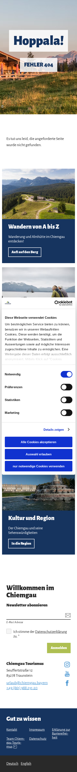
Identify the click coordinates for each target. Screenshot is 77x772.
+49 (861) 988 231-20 (22, 688)
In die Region (38, 507)
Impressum (37, 729)
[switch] (66, 387)
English (26, 764)
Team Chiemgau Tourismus (15, 742)
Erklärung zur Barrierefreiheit (61, 733)
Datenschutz (37, 738)
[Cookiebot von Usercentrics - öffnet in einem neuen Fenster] (54, 303)
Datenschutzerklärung (51, 632)
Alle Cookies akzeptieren (38, 442)
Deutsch (12, 764)
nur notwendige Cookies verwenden (38, 466)
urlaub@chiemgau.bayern (27, 683)
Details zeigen (54, 429)
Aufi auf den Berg (38, 216)
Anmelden (59, 648)
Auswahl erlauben (39, 454)
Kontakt (11, 729)
